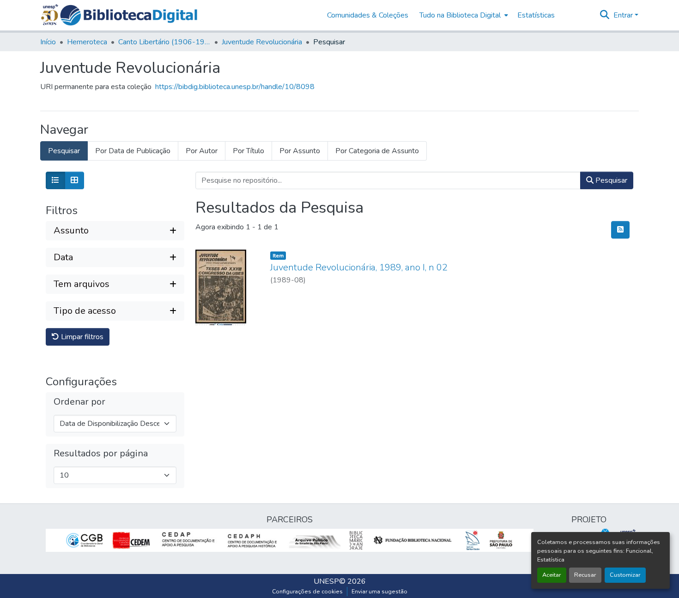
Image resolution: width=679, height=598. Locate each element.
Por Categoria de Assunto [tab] (377, 151)
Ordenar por (79, 401)
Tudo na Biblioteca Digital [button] (460, 15)
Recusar (585, 575)
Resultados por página (101, 453)
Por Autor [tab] (202, 151)
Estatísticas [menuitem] (536, 15)
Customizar (625, 575)
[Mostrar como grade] (74, 180)
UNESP (326, 581)
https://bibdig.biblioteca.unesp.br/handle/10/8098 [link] (235, 87)
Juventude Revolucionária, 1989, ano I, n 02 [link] (359, 267)
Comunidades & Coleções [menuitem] (367, 15)
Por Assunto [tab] (299, 151)
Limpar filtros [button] (81, 337)
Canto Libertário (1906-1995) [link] (164, 42)
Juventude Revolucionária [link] (262, 42)
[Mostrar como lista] (55, 180)
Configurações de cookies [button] (307, 591)
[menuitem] (463, 15)
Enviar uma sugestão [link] (379, 591)
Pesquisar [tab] (64, 151)
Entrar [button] (624, 15)
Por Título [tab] (248, 151)
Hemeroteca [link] (87, 42)
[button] (128, 15)
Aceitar (551, 575)
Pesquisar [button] (610, 180)
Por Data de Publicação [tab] (132, 151)
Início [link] (48, 42)
